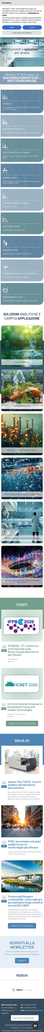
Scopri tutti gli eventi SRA (22, 723)
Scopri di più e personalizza (22, 33)
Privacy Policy (6, 1030)
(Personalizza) (25, 1030)
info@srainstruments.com (34, 1010)
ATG (13, 1025)
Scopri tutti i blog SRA (22, 926)
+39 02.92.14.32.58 (30, 1005)
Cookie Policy (16, 1030)
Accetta (32, 27)
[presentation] (2, 988)
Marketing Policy (36, 1030)
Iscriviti (22, 960)
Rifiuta (12, 27)
